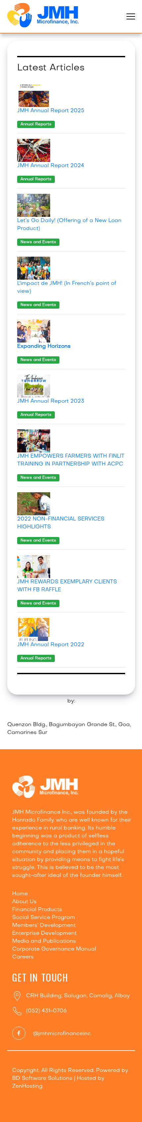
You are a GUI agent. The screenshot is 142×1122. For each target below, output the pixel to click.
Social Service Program (43, 917)
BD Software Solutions (42, 1078)
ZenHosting (27, 1086)
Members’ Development (44, 925)
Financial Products (37, 909)
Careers (23, 957)
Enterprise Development (44, 933)
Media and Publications (44, 941)
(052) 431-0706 (46, 1011)
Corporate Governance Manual (54, 949)
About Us (24, 902)
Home (20, 894)
